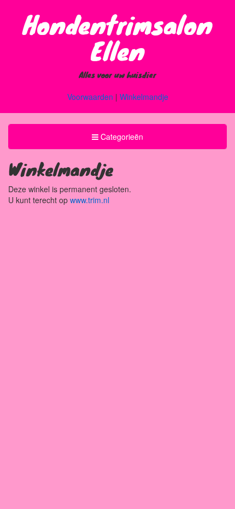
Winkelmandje (144, 96)
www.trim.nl (89, 199)
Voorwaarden (90, 96)
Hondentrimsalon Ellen (118, 37)
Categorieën (117, 140)
